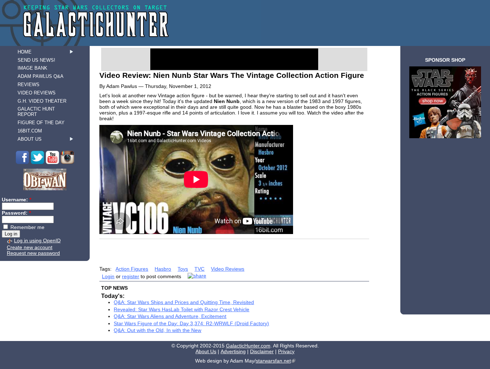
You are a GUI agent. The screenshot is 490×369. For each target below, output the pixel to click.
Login (108, 276)
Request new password (33, 253)
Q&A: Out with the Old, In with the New (157, 330)
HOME (25, 52)
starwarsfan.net (273, 361)
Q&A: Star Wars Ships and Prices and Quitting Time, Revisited (184, 302)
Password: (16, 213)
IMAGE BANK (32, 68)
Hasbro (163, 269)
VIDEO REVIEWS (37, 92)
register (130, 276)
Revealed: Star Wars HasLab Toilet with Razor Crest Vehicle (181, 309)
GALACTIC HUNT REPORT (36, 111)
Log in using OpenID (37, 240)
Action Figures (132, 269)
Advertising (233, 351)
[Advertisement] (234, 250)
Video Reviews (227, 269)
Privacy (286, 351)
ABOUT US (30, 139)
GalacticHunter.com (248, 346)
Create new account (29, 247)
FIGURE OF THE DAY (41, 122)
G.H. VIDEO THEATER (42, 101)
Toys (183, 269)
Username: (16, 199)
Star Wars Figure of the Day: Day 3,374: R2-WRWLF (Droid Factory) (191, 323)
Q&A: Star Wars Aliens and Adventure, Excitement (170, 316)
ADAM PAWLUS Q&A (40, 76)
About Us (205, 351)
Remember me (26, 227)
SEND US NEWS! (36, 60)
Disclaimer (262, 351)
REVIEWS (28, 84)
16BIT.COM (30, 131)
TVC (199, 269)
